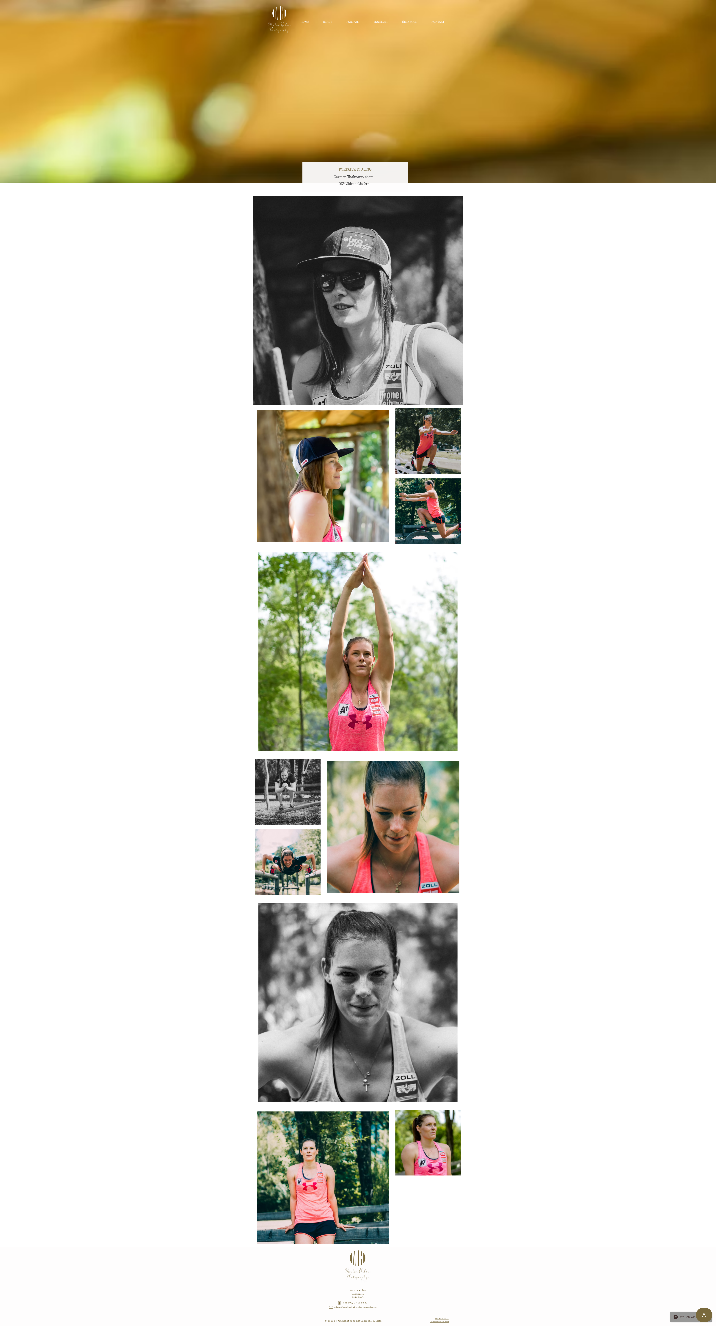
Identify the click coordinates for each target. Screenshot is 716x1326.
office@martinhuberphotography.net (356, 1307)
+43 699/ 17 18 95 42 (355, 1302)
